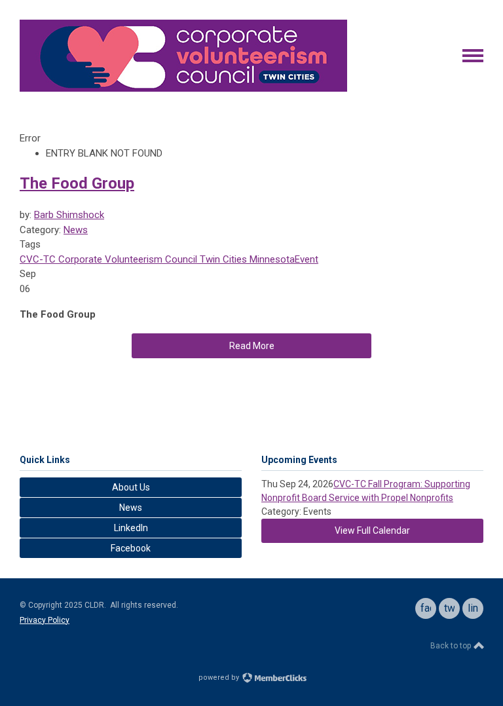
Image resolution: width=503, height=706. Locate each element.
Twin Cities (222, 259)
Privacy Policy (44, 620)
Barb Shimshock (69, 215)
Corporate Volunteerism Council (126, 259)
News (76, 230)
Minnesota (271, 259)
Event (306, 259)
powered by (219, 677)
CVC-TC (38, 259)
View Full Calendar (372, 530)
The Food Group (77, 183)
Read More (251, 346)
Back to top (451, 645)
